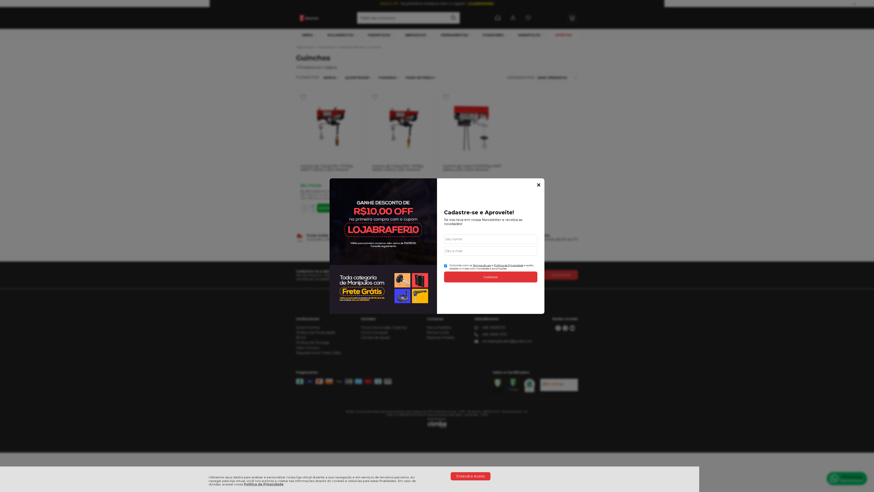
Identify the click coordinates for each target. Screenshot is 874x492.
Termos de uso (482, 265)
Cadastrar (490, 277)
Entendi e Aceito (470, 476)
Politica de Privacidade (508, 265)
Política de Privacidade (264, 484)
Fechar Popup (538, 185)
